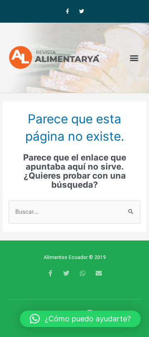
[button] (134, 57)
